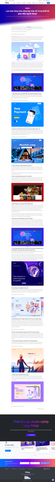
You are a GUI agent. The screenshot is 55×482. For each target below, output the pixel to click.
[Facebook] (46, 0)
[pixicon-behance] (49, 468)
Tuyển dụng (40, 0)
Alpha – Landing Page (27, 286)
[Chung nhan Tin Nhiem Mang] (27, 477)
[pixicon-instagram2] (46, 468)
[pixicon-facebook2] (44, 468)
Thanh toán (30, 480)
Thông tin (6, 0)
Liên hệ (27, 480)
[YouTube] (47, 0)
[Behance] (49, 0)
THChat (44, 0)
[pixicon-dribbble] (47, 468)
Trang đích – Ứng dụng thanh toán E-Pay (27, 127)
